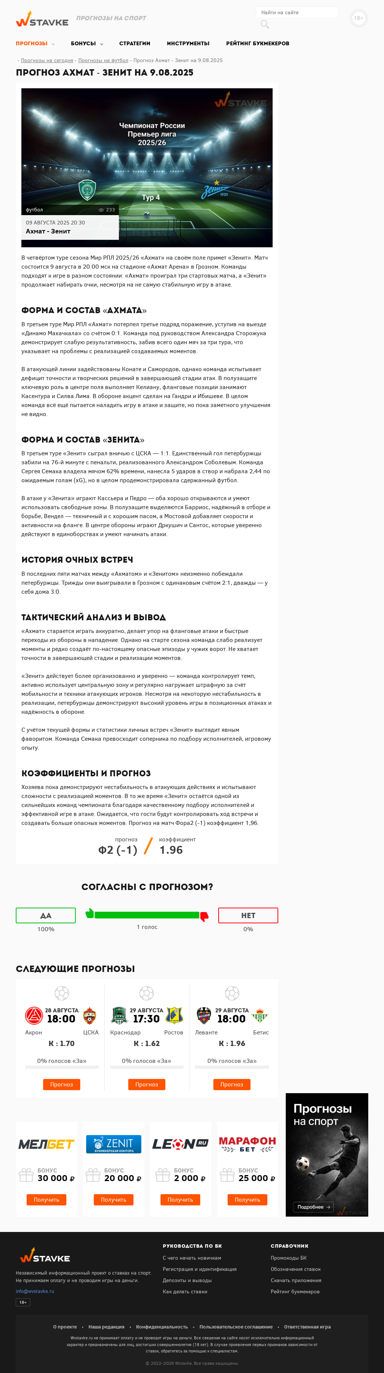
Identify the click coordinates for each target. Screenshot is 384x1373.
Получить (46, 1200)
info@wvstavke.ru (35, 1291)
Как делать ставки (185, 1291)
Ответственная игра (307, 1326)
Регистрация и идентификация (200, 1269)
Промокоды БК (289, 1258)
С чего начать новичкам (192, 1258)
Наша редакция (106, 1326)
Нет (248, 915)
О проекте (65, 1326)
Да (45, 915)
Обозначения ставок (296, 1269)
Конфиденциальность (162, 1326)
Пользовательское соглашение (236, 1326)
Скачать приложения (296, 1280)
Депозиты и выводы (187, 1280)
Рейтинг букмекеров (295, 1291)
